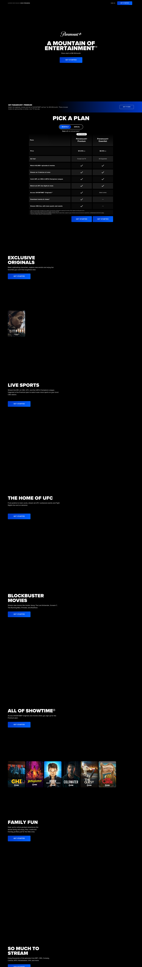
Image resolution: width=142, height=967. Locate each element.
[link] (124, 3)
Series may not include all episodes (43, 214)
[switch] (71, 126)
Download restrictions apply (97, 212)
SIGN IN (113, 3)
